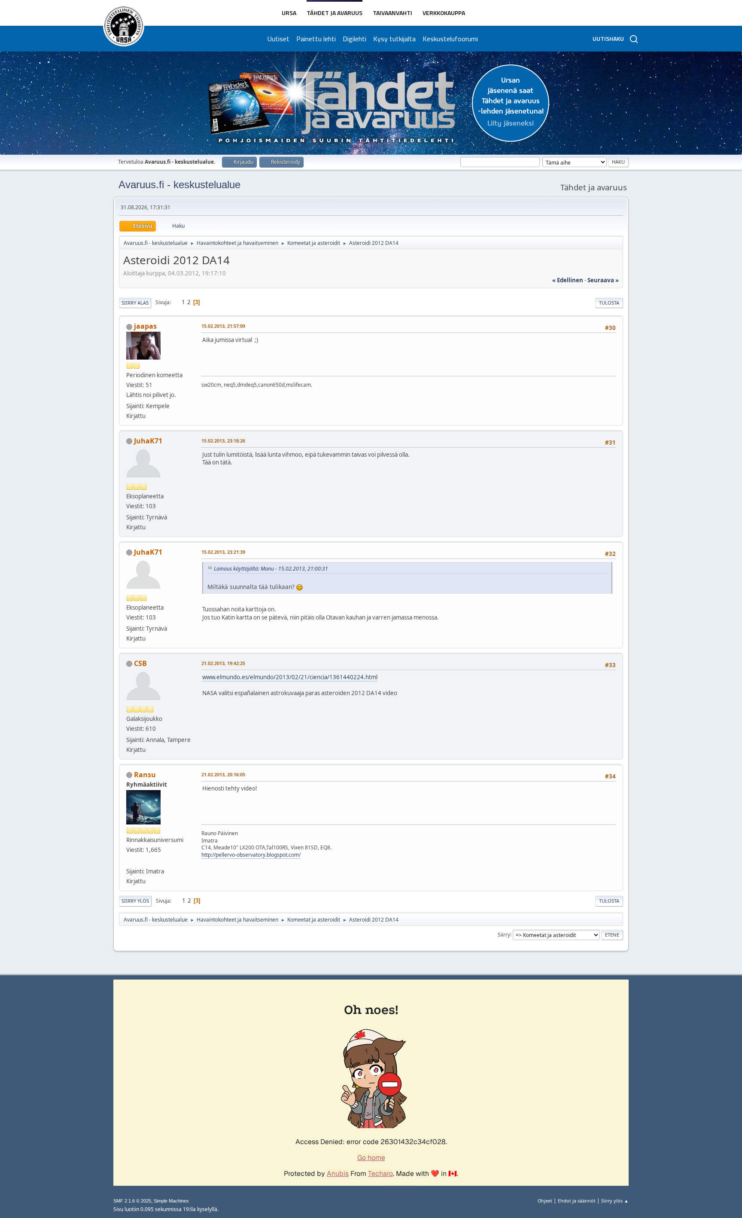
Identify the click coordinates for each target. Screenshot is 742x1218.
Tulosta (609, 302)
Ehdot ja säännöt (577, 1200)
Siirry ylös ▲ (615, 1200)
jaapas (145, 326)
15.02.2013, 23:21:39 (223, 552)
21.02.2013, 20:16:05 (223, 774)
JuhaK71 (148, 441)
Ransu (145, 774)
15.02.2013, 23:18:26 (223, 440)
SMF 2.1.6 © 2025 (132, 1200)
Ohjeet (545, 1200)
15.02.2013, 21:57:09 (223, 326)
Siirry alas (135, 302)
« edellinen (567, 280)
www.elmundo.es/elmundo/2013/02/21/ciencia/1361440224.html (289, 677)
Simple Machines (171, 1200)
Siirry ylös (135, 900)
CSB (140, 663)
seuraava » (603, 280)
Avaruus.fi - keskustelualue (179, 184)
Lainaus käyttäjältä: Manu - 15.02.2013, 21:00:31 (271, 568)
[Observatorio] (129, 861)
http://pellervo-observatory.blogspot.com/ (251, 854)
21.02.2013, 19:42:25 (223, 663)
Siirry (504, 934)
